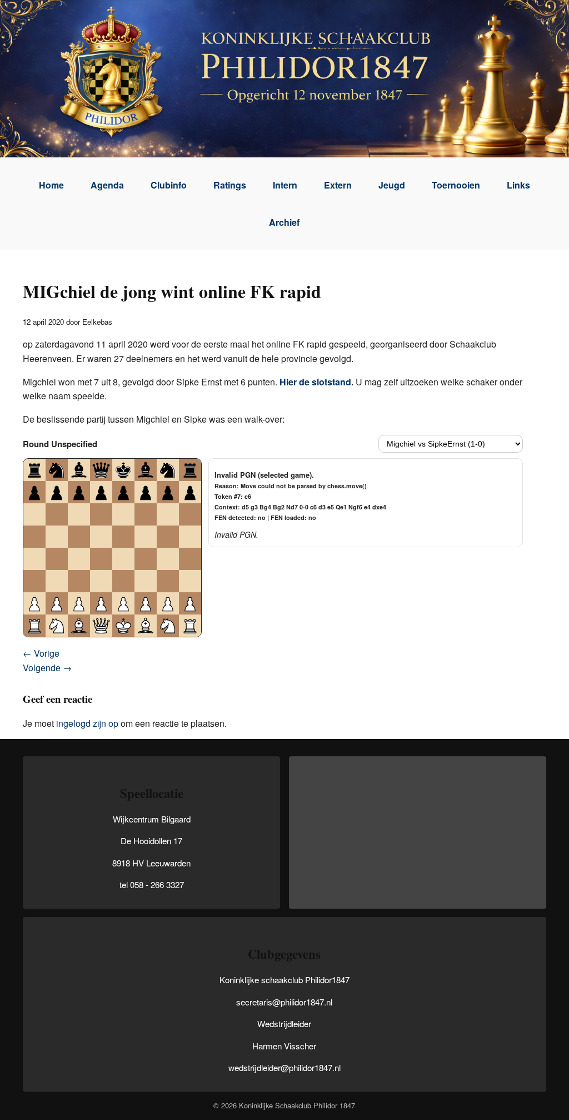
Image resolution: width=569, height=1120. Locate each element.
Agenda (107, 185)
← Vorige (41, 653)
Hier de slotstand (315, 381)
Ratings (229, 185)
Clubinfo (169, 185)
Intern (285, 185)
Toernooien (456, 185)
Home (51, 185)
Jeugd (391, 185)
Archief (284, 222)
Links (518, 185)
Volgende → (47, 667)
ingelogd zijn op (87, 723)
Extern (338, 185)
